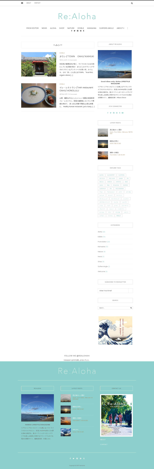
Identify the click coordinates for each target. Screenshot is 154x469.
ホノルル (102, 212)
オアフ (120, 192)
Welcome (125, 132)
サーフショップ (103, 199)
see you (75, 429)
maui (126, 182)
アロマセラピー (111, 192)
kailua (101, 182)
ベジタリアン (121, 209)
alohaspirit (111, 175)
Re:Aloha (116, 185)
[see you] (66, 432)
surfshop (103, 188)
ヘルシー (57, 45)
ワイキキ (110, 215)
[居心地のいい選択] (103, 132)
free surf (112, 178)
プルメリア (102, 209)
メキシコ (126, 212)
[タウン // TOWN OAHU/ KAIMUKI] (38, 64)
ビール (116, 205)
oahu (101, 185)
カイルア (110, 195)
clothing (121, 175)
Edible (81, 28)
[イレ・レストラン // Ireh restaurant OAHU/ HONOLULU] (38, 95)
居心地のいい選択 (116, 130)
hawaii (121, 178)
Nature (70, 28)
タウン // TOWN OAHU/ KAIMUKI (77, 56)
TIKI (111, 188)
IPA (127, 178)
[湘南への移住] (103, 155)
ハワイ (101, 205)
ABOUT (28, 3)
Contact (37, 3)
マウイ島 (117, 212)
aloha (101, 175)
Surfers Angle (106, 28)
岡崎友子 (118, 215)
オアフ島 (128, 192)
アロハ (101, 192)
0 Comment (73, 60)
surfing (125, 185)
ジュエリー (126, 199)
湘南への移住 (114, 152)
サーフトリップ (115, 199)
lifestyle (118, 182)
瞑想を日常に (114, 141)
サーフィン (119, 195)
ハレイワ (124, 202)
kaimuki (109, 182)
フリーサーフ (125, 205)
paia (108, 185)
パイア (108, 205)
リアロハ (102, 215)
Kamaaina (91, 28)
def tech (102, 178)
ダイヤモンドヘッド (105, 202)
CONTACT (103, 444)
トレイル (116, 202)
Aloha (53, 28)
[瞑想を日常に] (103, 144)
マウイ (109, 212)
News (44, 28)
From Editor (32, 28)
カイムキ (102, 195)
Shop (61, 28)
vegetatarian (120, 188)
